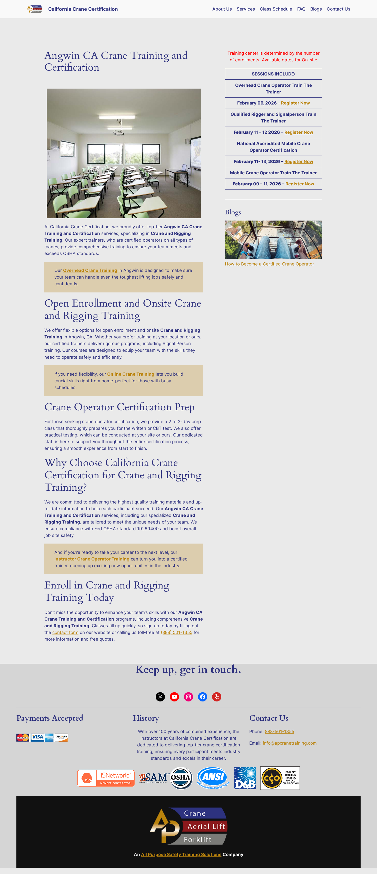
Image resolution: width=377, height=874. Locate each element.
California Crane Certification (83, 9)
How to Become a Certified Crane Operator (269, 264)
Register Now (295, 103)
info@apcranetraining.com (290, 743)
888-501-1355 (279, 731)
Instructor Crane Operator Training (92, 559)
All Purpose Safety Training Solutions (181, 854)
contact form (65, 632)
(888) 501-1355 (176, 632)
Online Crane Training (130, 374)
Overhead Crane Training (90, 270)
